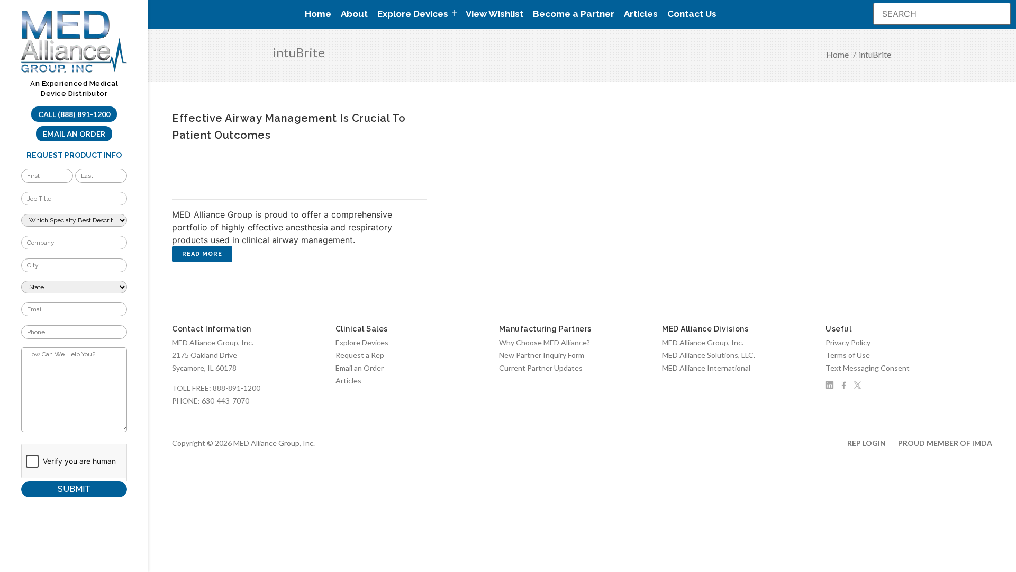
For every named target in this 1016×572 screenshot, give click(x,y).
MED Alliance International (706, 367)
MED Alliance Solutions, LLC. (708, 355)
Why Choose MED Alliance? (544, 342)
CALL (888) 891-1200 (74, 114)
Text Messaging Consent (868, 367)
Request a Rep (359, 355)
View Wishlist (494, 13)
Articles (641, 13)
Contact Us (691, 13)
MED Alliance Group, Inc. (702, 342)
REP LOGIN (866, 443)
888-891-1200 (236, 387)
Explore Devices (361, 342)
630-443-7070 (225, 400)
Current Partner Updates (541, 367)
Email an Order (74, 133)
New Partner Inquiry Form (541, 355)
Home (318, 13)
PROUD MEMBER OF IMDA (945, 443)
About (354, 13)
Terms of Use (848, 355)
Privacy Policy (848, 342)
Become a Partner (573, 13)
